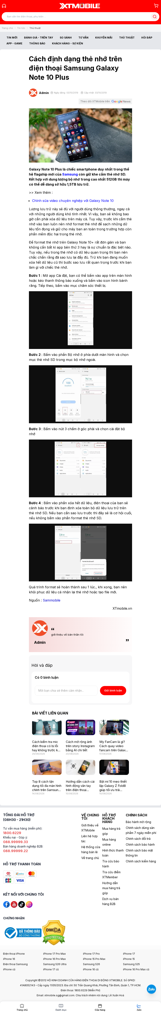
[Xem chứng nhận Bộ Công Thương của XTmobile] (22, 932)
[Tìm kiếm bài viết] (154, 17)
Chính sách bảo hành (140, 844)
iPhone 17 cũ (51, 969)
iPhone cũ (9, 969)
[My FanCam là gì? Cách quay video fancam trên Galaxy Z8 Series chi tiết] (114, 727)
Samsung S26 (91, 964)
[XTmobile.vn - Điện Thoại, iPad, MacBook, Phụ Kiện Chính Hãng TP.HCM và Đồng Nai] (80, 6)
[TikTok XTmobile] (21, 904)
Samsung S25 (131, 964)
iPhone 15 (129, 958)
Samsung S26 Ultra (54, 964)
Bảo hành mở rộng (138, 822)
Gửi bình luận (113, 690)
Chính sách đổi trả (138, 838)
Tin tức (21, 28)
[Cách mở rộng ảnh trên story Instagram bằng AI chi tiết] (80, 727)
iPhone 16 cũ (91, 969)
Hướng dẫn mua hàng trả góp (111, 888)
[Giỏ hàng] (156, 5)
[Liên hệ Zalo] (151, 989)
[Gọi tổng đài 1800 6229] (4, 6)
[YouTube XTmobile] (14, 904)
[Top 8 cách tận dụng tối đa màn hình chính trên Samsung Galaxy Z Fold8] (47, 767)
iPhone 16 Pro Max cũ (136, 969)
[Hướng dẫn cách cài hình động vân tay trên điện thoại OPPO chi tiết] (80, 767)
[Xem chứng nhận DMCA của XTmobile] (54, 932)
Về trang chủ (90, 858)
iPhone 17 (129, 953)
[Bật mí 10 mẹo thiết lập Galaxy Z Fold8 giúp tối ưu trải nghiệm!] (114, 767)
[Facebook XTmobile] (6, 904)
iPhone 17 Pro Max (54, 953)
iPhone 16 (9, 958)
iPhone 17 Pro (91, 953)
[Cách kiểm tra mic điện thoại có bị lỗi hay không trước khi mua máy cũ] (47, 727)
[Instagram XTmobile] (29, 904)
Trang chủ (7, 28)
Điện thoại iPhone (14, 953)
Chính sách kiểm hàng (141, 861)
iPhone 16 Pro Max (54, 958)
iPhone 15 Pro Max (94, 958)
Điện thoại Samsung (15, 964)
